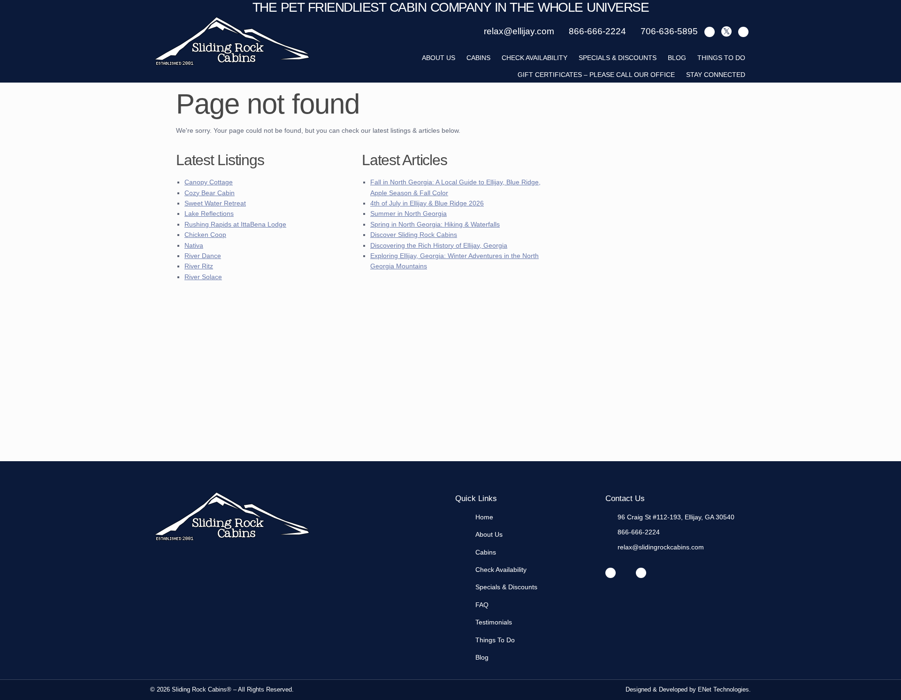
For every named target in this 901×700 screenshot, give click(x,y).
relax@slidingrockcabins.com (661, 547)
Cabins (478, 57)
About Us (489, 534)
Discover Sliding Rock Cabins (413, 234)
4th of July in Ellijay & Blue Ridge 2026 (427, 203)
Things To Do (721, 57)
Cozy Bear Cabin (209, 193)
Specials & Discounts (618, 57)
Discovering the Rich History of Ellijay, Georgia (438, 245)
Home (484, 517)
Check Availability (534, 57)
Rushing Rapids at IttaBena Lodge (235, 224)
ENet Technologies (723, 689)
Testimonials (493, 622)
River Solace (203, 277)
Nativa (193, 245)
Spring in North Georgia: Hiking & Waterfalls (435, 224)
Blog (677, 57)
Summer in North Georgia (408, 213)
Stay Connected (715, 74)
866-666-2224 (639, 532)
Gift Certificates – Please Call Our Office (596, 74)
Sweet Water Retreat (215, 203)
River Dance (202, 255)
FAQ (482, 605)
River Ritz (198, 266)
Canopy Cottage (208, 182)
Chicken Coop (205, 234)
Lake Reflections (209, 213)
